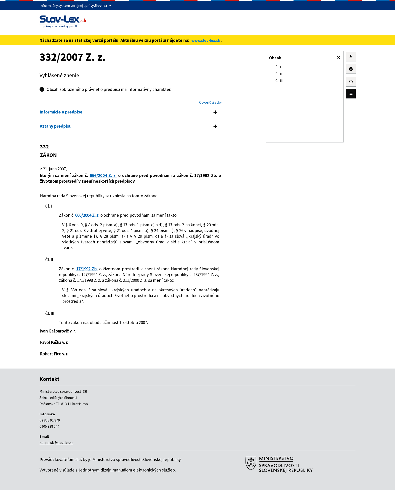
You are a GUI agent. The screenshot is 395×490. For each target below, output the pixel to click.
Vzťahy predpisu (56, 126)
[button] (338, 57)
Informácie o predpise (61, 112)
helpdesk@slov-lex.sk (56, 442)
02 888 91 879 (50, 420)
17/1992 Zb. (87, 268)
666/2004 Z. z (87, 215)
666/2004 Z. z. (103, 175)
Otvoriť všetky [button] (210, 102)
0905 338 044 (49, 426)
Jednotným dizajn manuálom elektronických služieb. (127, 470)
